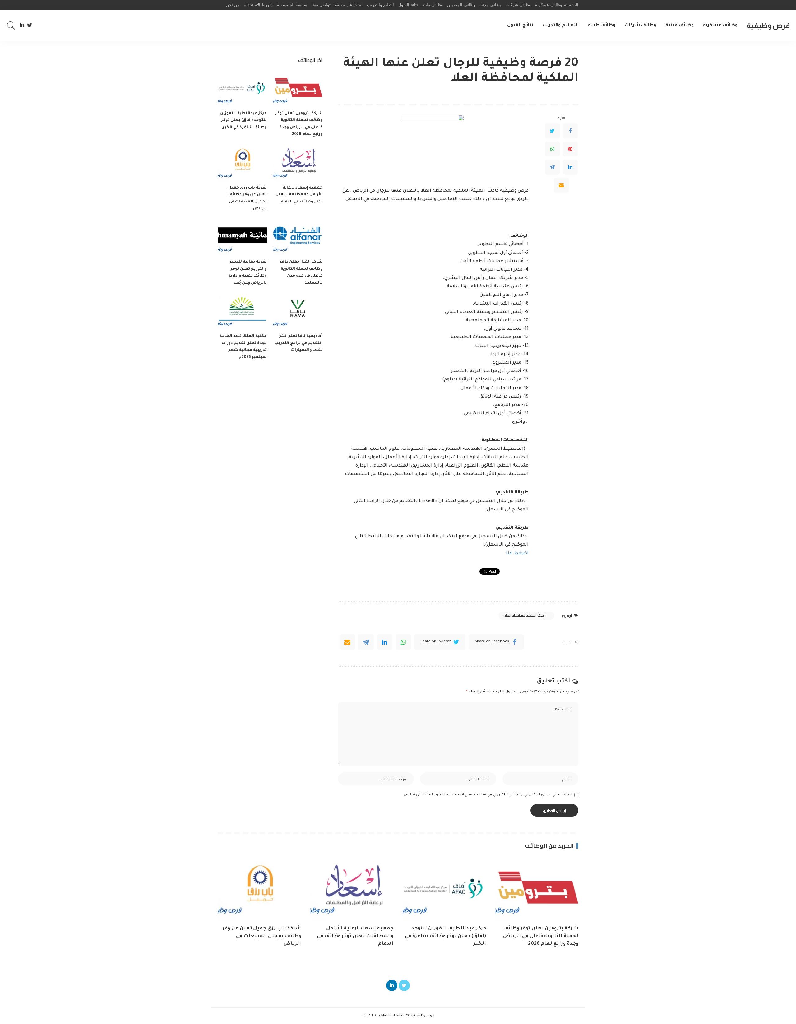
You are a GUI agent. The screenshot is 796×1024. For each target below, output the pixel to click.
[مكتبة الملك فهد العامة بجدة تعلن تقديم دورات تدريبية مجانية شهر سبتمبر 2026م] (242, 311)
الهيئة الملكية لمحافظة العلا (525, 615)
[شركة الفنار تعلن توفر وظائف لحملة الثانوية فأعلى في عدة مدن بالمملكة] (297, 237)
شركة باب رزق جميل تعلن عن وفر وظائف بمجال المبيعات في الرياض (262, 936)
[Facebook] (570, 130)
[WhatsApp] (552, 149)
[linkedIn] (384, 642)
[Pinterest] (570, 149)
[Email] (561, 185)
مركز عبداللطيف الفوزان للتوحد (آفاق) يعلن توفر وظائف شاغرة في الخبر (243, 120)
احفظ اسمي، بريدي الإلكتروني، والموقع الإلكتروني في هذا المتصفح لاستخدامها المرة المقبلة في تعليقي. (487, 795)
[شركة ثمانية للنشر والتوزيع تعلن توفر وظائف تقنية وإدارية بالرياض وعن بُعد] (242, 237)
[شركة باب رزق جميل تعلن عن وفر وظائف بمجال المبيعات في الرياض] (242, 162)
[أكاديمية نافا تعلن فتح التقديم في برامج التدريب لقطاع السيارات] (297, 311)
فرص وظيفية (768, 25)
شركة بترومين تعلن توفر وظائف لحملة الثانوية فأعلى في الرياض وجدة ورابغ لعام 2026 (540, 936)
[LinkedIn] (22, 25)
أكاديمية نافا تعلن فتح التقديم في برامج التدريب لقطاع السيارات (298, 343)
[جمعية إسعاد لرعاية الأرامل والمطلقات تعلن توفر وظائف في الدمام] (297, 162)
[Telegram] (552, 167)
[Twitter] (30, 25)
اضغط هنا (517, 553)
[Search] (11, 25)
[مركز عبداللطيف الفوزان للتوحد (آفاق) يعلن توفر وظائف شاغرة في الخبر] (242, 88)
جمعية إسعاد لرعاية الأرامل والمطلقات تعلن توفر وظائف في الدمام (298, 195)
